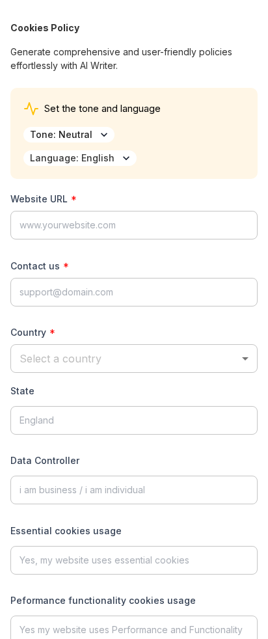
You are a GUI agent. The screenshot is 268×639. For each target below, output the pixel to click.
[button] (134, 358)
